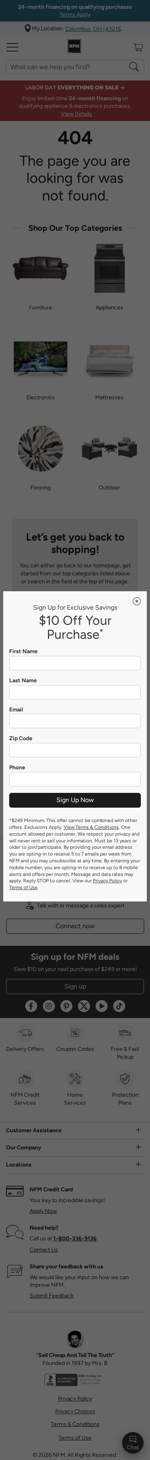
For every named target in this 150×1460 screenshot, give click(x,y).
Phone (17, 768)
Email (16, 710)
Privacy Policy (107, 881)
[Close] (137, 601)
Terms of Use (23, 887)
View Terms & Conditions (91, 827)
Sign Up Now (75, 800)
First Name (23, 651)
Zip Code (20, 738)
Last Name (23, 680)
